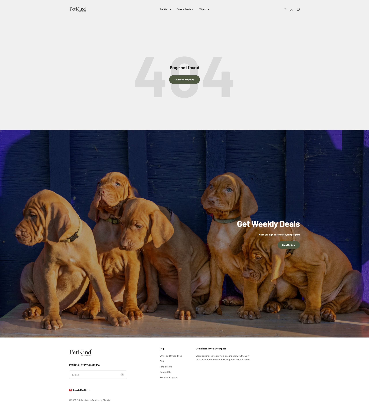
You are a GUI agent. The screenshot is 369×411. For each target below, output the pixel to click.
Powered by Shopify (101, 400)
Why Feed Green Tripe (171, 355)
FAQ (162, 361)
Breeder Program (168, 377)
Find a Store (166, 366)
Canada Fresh (184, 9)
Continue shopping (184, 79)
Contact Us (165, 372)
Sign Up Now (288, 245)
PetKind (164, 9)
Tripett (202, 9)
